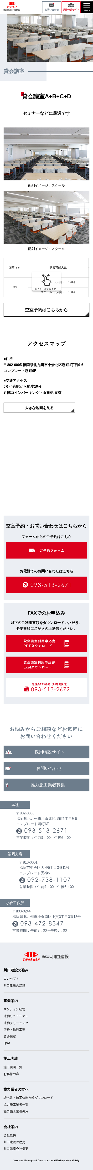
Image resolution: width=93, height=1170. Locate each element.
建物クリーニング (16, 1023)
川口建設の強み (16, 970)
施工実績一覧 (13, 1067)
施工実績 (11, 1058)
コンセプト (11, 978)
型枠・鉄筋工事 (14, 1029)
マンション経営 (14, 1009)
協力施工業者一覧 (16, 1104)
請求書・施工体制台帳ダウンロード (28, 1098)
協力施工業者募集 (16, 1111)
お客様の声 (11, 1074)
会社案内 (11, 1127)
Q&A (7, 1043)
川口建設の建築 (14, 985)
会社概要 (10, 1135)
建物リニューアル (16, 1016)
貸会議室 (10, 1036)
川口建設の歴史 (14, 1142)
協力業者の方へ (16, 1089)
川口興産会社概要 (16, 1149)
